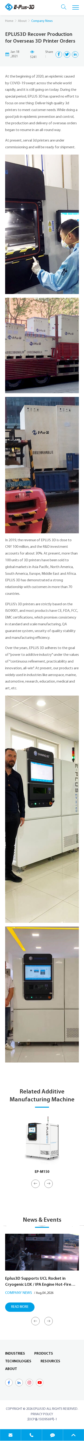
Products (43, 1354)
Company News (18, 1293)
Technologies (18, 1361)
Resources (50, 1361)
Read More (19, 1307)
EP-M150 (42, 1172)
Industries (15, 1354)
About (22, 21)
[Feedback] (52, 1435)
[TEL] (31, 1435)
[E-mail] (10, 1435)
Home (9, 21)
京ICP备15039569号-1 (42, 1419)
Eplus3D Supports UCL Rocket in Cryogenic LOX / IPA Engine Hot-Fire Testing (38, 1282)
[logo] (20, 6)
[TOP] (73, 1435)
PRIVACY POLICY (42, 1414)
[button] (35, 1184)
